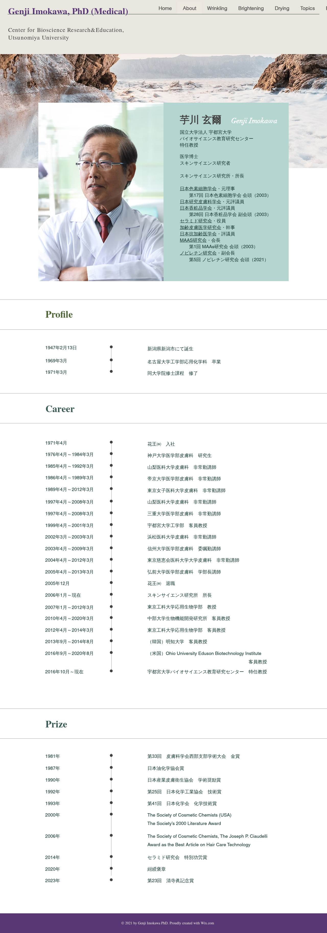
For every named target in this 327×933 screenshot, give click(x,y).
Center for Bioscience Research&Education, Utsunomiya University (66, 33)
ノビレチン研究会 (198, 253)
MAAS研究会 (193, 240)
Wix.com (207, 922)
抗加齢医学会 (203, 233)
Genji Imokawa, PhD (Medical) (68, 10)
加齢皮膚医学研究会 (200, 227)
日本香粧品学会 (196, 208)
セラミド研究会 (196, 220)
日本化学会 (180, 803)
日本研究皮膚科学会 (200, 201)
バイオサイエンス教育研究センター (216, 138)
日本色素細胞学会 (198, 188)
